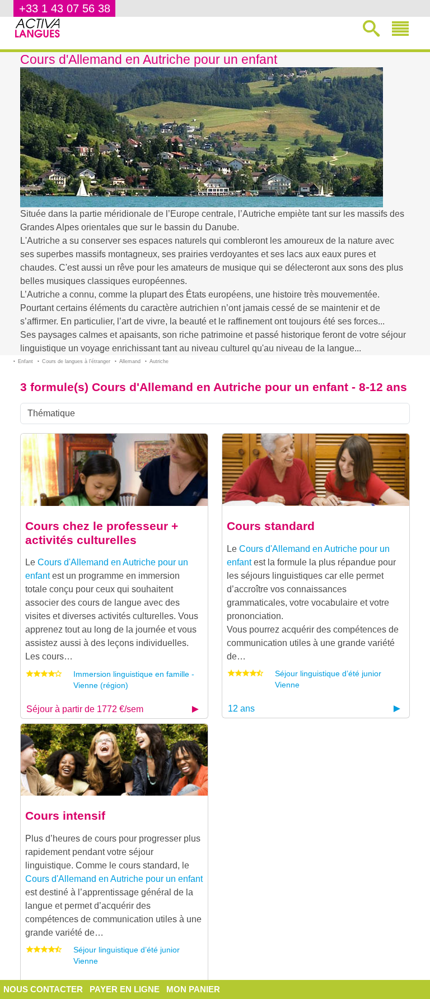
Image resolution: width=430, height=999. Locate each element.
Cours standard (271, 525)
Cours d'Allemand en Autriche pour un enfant (114, 879)
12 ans (241, 708)
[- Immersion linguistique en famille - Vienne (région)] (114, 469)
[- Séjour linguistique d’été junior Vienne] (315, 469)
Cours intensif (65, 815)
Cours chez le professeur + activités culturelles (101, 532)
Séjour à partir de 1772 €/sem (84, 709)
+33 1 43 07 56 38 (64, 8)
